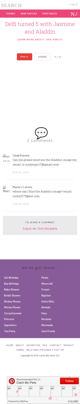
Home (10, 345)
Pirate (44, 277)
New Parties (29, 13)
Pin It (24, 56)
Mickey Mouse (12, 301)
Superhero (10, 325)
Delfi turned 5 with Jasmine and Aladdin (40, 27)
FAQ (45, 345)
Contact (56, 345)
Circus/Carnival (12, 313)
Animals (45, 307)
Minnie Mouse (12, 307)
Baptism (46, 295)
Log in (74, 4)
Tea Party (9, 331)
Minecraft (47, 283)
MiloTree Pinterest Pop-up (45, 350)
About (20, 345)
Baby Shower (11, 289)
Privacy (69, 345)
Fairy (44, 313)
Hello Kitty (47, 301)
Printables (50, 13)
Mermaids (47, 325)
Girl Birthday (11, 277)
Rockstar (46, 319)
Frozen (45, 289)
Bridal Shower (12, 295)
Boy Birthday (11, 283)
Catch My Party (40, 4)
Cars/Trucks (48, 331)
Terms (20, 350)
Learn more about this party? (40, 39)
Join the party (47, 228)
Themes (10, 13)
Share (42, 56)
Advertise (33, 345)
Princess (9, 319)
